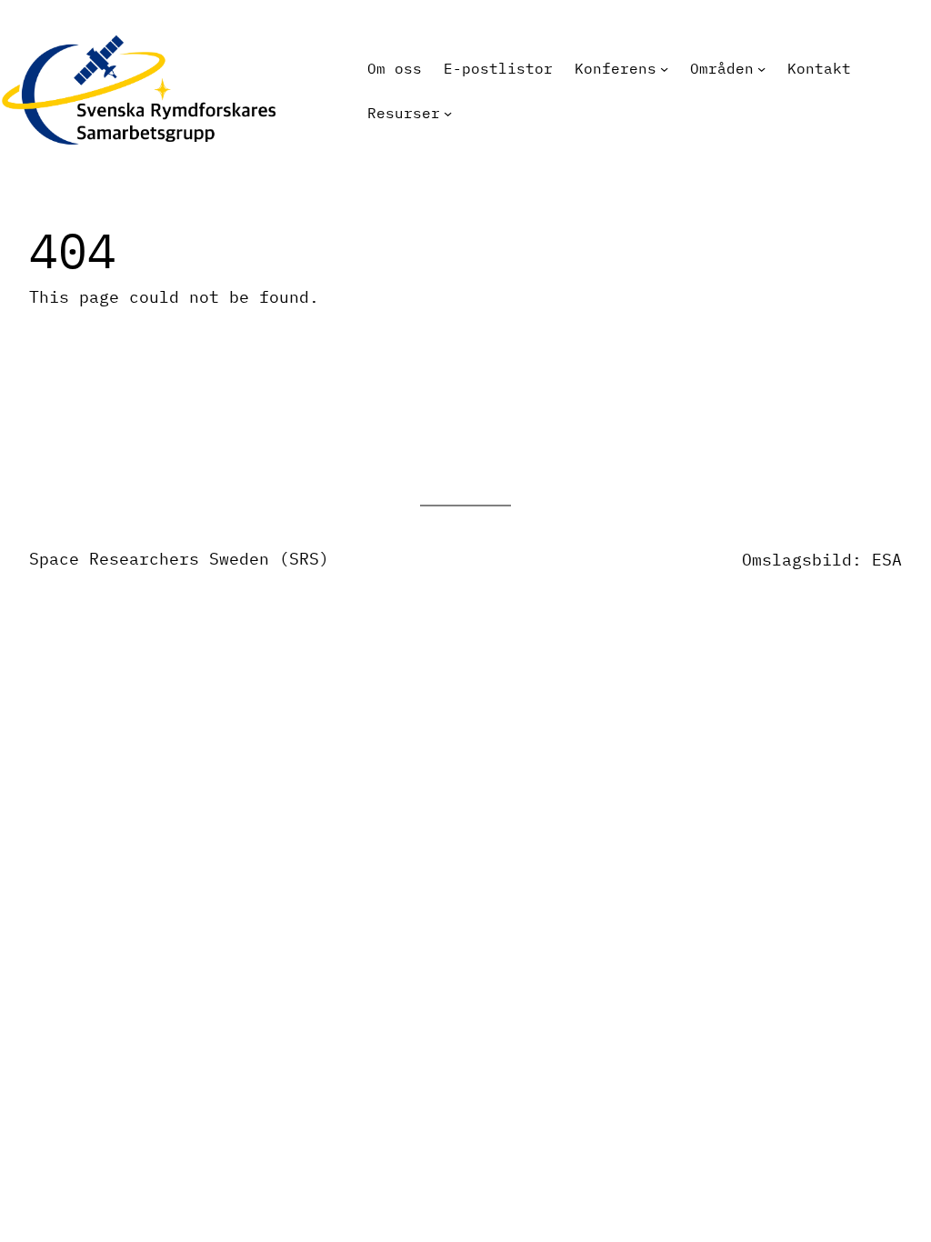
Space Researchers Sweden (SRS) (179, 558)
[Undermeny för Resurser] (448, 113)
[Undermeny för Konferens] (664, 69)
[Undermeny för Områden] (761, 69)
